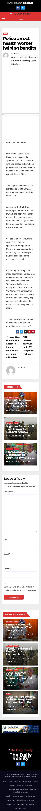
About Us (17, 781)
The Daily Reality (20, 756)
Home (5, 781)
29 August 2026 (14, 410)
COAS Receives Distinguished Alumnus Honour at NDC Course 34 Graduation (19, 457)
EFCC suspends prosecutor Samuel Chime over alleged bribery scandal (20, 791)
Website (7, 569)
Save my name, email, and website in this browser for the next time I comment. (20, 588)
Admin (16, 54)
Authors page (26, 781)
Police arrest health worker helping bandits (19, 43)
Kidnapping (26, 61)
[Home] (3, 18)
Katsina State (16, 61)
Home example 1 (17, 796)
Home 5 (7, 796)
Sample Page (10, 800)
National (10, 397)
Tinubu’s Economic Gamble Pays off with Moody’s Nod (19, 403)
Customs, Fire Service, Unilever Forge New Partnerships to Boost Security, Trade (20, 701)
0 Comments (11, 638)
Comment (8, 492)
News (5, 33)
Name (7, 539)
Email (7, 554)
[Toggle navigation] (21, 19)
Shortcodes (31, 800)
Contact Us (19, 786)
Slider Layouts (10, 804)
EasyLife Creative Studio (28, 776)
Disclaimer (28, 786)
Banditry (34, 57)
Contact (35, 781)
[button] (38, 19)
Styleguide (20, 804)
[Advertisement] (20, 91)
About (11, 781)
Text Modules (30, 804)
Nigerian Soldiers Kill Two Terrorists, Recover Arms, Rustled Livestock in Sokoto (20, 432)
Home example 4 (30, 796)
